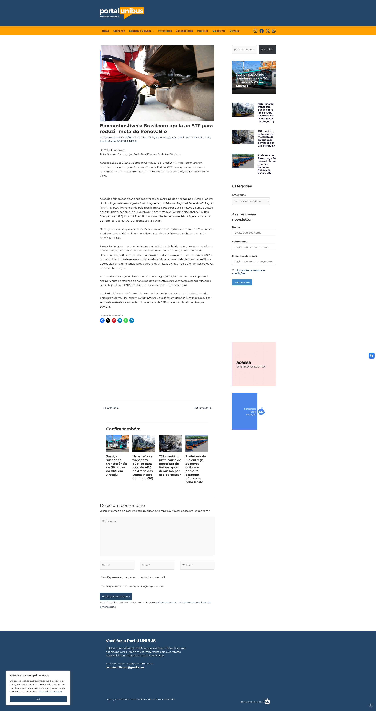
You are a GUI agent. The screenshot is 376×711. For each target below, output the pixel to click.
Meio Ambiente (189, 137)
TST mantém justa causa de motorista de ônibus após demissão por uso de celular (170, 465)
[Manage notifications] (370, 705)
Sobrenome (239, 241)
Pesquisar (267, 49)
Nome (236, 227)
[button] (152, 30)
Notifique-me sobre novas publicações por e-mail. (133, 586)
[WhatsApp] (274, 31)
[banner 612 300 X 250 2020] (254, 411)
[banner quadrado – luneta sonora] (254, 363)
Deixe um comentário (113, 137)
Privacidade (165, 30)
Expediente (218, 30)
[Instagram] (255, 31)
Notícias (205, 137)
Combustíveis (145, 137)
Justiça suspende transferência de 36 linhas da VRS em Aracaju (116, 465)
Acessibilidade (184, 30)
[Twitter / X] (268, 31)
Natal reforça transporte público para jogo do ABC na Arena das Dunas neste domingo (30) (142, 467)
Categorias (239, 194)
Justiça (173, 137)
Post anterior (109, 407)
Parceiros (202, 30)
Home (105, 30)
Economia (161, 137)
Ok (38, 698)
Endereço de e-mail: (245, 256)
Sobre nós (119, 30)
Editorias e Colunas (140, 30)
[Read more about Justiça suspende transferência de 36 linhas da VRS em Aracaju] (117, 443)
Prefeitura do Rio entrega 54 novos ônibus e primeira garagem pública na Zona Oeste (195, 469)
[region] (38, 688)
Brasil (132, 137)
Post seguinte (204, 407)
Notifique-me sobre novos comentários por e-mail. (134, 577)
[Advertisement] (221, 12)
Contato (234, 30)
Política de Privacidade (50, 691)
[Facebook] (261, 31)
